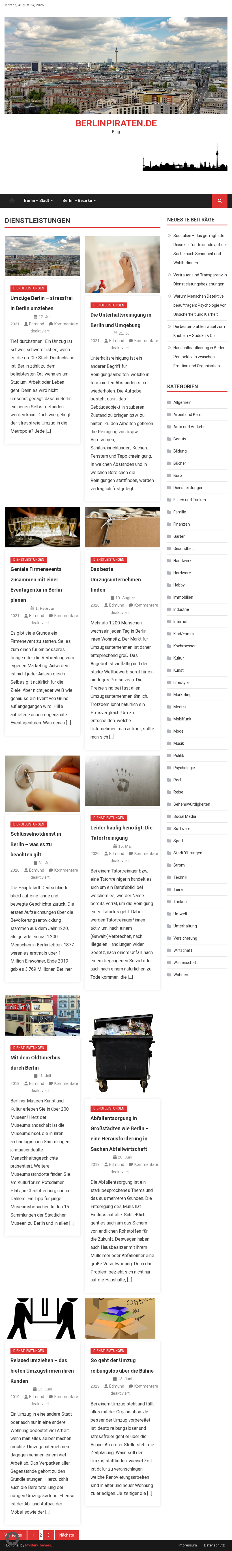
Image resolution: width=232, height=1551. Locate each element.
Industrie (181, 609)
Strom (179, 865)
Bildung (180, 451)
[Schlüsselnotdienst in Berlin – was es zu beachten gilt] (42, 784)
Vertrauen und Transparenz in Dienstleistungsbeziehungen (200, 279)
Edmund (36, 324)
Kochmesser (184, 646)
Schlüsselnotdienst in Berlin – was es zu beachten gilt (35, 844)
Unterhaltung (185, 926)
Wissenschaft (185, 962)
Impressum (188, 1545)
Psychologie (184, 767)
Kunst (178, 670)
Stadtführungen (187, 853)
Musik (178, 743)
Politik (178, 755)
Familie (179, 512)
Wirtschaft (182, 950)
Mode (178, 731)
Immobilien (183, 597)
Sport (178, 841)
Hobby (179, 585)
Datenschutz (214, 1545)
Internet (180, 621)
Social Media (184, 816)
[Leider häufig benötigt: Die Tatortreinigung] (122, 781)
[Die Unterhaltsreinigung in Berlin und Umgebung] (122, 264)
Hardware (182, 573)
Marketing (182, 694)
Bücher (179, 463)
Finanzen (181, 524)
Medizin (180, 707)
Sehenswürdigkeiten (191, 804)
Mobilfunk (182, 719)
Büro (177, 475)
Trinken (180, 901)
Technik (180, 877)
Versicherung (185, 938)
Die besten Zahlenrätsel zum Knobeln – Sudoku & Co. (199, 331)
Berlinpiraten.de (116, 123)
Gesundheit (183, 548)
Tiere (178, 889)
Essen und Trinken (189, 500)
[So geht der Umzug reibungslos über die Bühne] (122, 1318)
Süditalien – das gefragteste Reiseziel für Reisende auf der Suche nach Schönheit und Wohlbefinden (200, 249)
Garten (179, 536)
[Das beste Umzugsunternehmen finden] (122, 527)
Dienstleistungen (28, 288)
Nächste (66, 1535)
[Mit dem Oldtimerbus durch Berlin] (42, 1015)
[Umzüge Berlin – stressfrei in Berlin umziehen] (42, 256)
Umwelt (180, 914)
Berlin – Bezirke (77, 200)
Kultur (178, 658)
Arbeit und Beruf (188, 414)
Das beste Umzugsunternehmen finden (116, 579)
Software (181, 828)
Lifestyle (181, 682)
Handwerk (182, 560)
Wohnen (180, 974)
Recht (178, 780)
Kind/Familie (184, 634)
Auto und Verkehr (189, 426)
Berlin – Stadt (36, 200)
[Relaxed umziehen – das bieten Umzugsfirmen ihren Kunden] (42, 1318)
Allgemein (182, 402)
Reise (178, 792)
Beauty (179, 439)
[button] (12, 1538)
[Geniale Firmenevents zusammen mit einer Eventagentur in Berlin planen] (42, 527)
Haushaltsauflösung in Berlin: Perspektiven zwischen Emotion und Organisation (199, 356)
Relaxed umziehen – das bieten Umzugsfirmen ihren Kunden (42, 1370)
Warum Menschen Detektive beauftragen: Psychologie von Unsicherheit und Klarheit (200, 305)
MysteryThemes (38, 1545)
